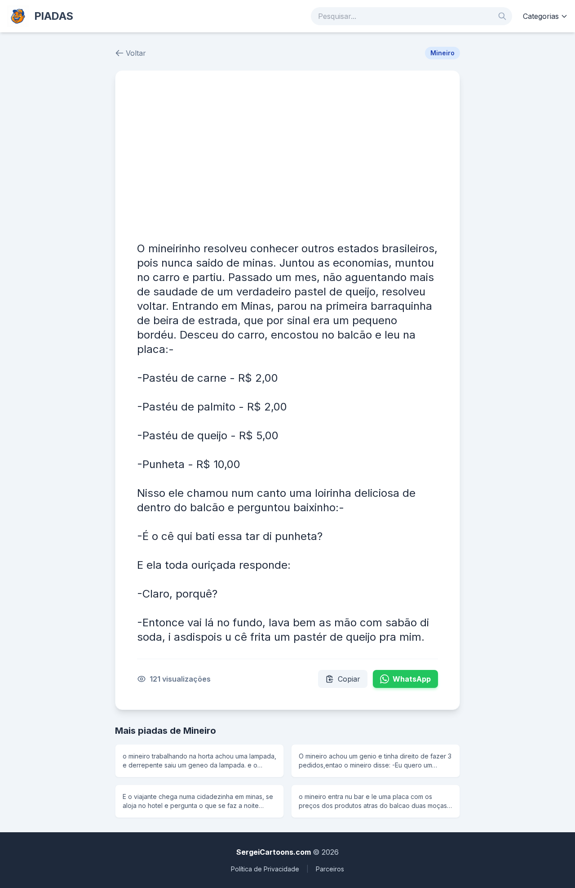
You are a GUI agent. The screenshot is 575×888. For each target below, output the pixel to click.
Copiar (349, 678)
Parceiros (330, 869)
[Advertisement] (287, 160)
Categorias (541, 16)
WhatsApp (412, 678)
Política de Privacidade (265, 869)
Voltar (136, 53)
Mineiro (442, 53)
